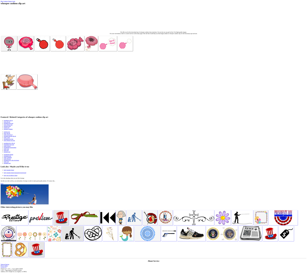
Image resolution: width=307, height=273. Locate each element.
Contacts (5, 1)
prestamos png (7, 156)
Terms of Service (5, 264)
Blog (2, 1)
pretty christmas (8, 157)
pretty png (6, 149)
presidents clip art (8, 120)
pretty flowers (7, 159)
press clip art (7, 122)
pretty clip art (7, 146)
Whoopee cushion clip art (7, 49)
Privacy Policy (4, 266)
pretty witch (7, 137)
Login (13, 1)
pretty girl (6, 161)
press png (6, 150)
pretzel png (6, 127)
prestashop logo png (9, 144)
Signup (10, 1)
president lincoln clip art (10, 136)
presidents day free (8, 139)
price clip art (7, 133)
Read (2, 183)
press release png (8, 124)
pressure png (7, 152)
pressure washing (8, 129)
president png (7, 163)
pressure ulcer (7, 126)
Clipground (8, 268)
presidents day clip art (9, 143)
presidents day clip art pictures (11, 160)
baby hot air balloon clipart (10, 175)
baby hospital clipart (9, 170)
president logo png (8, 123)
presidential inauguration (10, 147)
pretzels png (7, 132)
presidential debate (8, 154)
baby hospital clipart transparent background (15, 172)
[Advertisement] (153, 18)
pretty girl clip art (8, 134)
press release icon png (9, 140)
